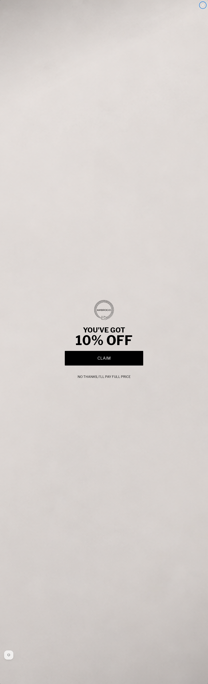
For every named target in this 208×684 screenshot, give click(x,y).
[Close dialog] (202, 5)
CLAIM (104, 358)
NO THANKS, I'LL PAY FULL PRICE (104, 377)
